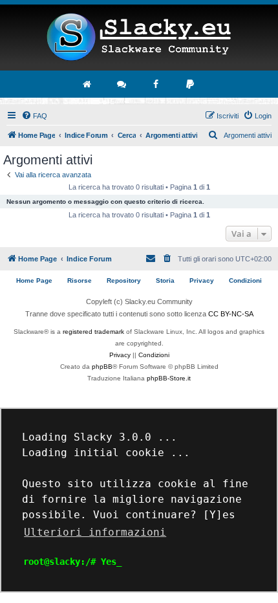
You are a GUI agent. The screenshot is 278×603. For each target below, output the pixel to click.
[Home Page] (139, 37)
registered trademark (93, 331)
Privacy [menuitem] (201, 280)
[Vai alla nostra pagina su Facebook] (156, 84)
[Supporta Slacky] (191, 84)
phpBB (102, 366)
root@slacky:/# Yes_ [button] (72, 561)
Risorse (79, 280)
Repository (124, 280)
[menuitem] (34, 116)
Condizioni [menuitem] (245, 280)
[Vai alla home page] (88, 84)
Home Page (34, 280)
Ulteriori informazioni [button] (95, 532)
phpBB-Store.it (169, 378)
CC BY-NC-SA (230, 314)
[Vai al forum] (122, 84)
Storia (165, 280)
